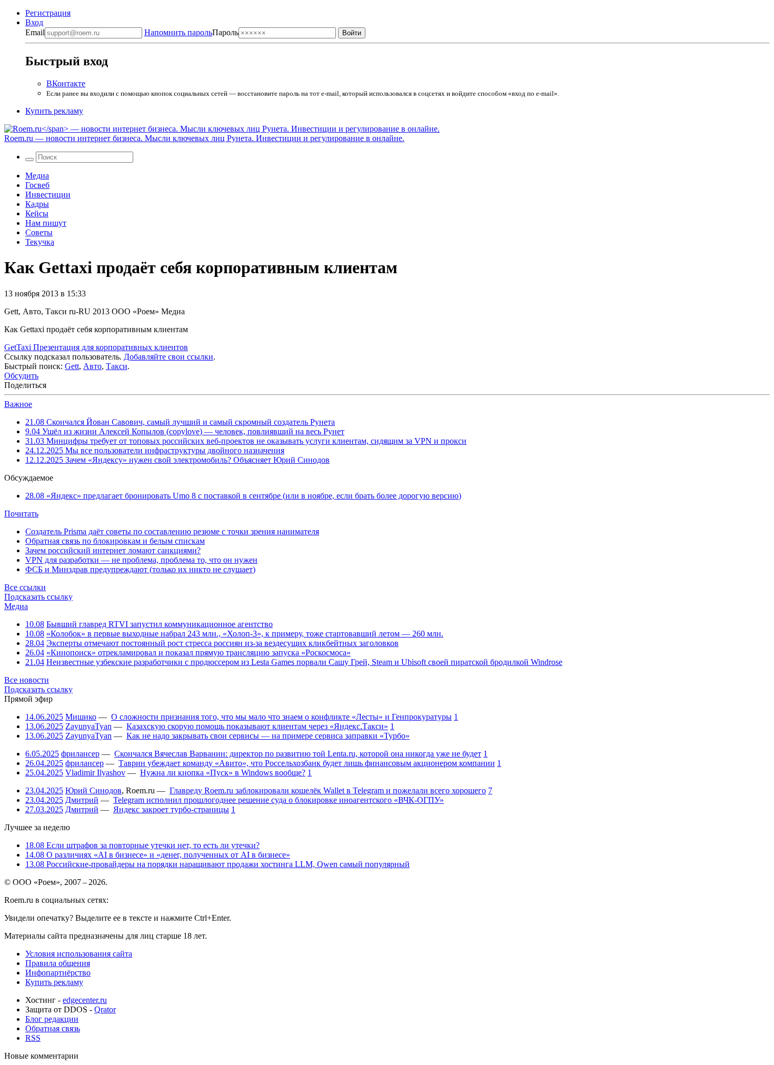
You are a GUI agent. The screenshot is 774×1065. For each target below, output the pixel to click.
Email (35, 32)
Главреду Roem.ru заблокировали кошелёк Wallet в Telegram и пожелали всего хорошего (328, 790)
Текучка (39, 241)
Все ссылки (25, 587)
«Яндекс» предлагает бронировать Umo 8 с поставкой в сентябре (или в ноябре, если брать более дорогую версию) (243, 495)
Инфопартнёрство (58, 972)
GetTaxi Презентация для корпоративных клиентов (96, 347)
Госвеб (37, 185)
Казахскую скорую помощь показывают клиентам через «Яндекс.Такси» (257, 726)
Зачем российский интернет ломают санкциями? (113, 550)
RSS (33, 1037)
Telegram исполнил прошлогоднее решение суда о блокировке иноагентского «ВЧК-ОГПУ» (278, 799)
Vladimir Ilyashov (95, 772)
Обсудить (21, 375)
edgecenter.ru (85, 1000)
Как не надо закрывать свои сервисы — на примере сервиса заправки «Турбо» (268, 735)
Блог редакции (51, 1018)
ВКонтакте (65, 83)
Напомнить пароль (178, 32)
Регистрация (48, 12)
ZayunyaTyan (88, 726)
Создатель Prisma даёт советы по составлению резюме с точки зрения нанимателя (172, 531)
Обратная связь (52, 1028)
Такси (116, 366)
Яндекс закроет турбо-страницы (171, 809)
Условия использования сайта (78, 953)
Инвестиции (48, 194)
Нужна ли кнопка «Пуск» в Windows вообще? (222, 772)
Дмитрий (81, 799)
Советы (39, 232)
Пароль (191, 32)
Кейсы (36, 213)
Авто (92, 366)
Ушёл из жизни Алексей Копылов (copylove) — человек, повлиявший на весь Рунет (184, 431)
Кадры (37, 204)
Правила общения (57, 963)
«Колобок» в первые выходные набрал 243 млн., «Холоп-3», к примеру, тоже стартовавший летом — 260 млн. (244, 633)
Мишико (80, 716)
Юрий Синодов (93, 790)
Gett (72, 366)
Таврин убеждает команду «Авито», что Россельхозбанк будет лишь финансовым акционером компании (306, 763)
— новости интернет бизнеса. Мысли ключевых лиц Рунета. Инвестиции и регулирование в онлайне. (204, 138)
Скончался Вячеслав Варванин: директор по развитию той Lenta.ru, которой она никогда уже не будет (297, 753)
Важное (18, 404)
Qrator (105, 1009)
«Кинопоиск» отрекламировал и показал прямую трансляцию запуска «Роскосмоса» (198, 652)
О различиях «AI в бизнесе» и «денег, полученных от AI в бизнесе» (157, 854)
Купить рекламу (54, 110)
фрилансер (80, 753)
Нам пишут (45, 222)
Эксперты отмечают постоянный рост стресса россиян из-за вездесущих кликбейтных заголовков (222, 643)
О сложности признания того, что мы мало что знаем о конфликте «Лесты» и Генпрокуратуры (281, 716)
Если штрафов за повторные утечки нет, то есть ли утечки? (142, 845)
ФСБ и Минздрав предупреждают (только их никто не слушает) (140, 569)
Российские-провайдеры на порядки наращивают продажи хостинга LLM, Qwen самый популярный (217, 864)
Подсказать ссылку (38, 596)
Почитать (21, 513)
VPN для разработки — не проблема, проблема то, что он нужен (141, 559)
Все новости (26, 679)
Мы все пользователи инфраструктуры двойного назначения (154, 450)
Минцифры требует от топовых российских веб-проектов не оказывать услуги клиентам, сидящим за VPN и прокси (246, 440)
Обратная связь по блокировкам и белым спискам (115, 540)
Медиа (37, 175)
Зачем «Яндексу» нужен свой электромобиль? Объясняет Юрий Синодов (177, 459)
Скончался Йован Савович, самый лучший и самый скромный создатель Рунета (180, 421)
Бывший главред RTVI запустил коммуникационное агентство (159, 624)
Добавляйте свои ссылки (168, 356)
